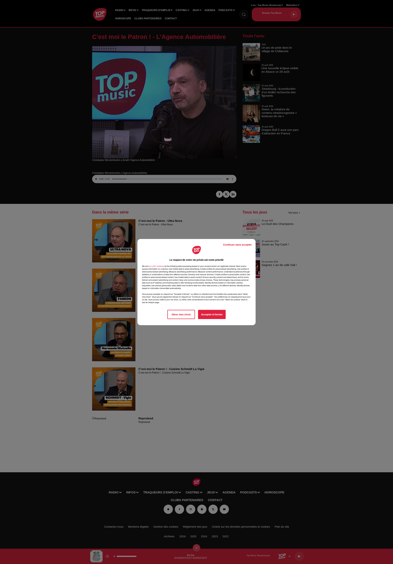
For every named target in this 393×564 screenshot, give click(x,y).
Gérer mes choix (181, 314)
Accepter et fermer (212, 314)
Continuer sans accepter (237, 244)
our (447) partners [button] (156, 266)
